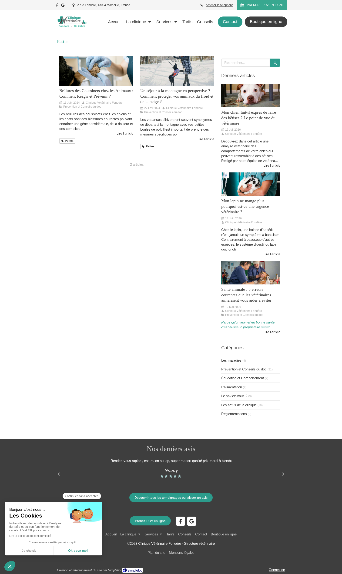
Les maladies (231, 360)
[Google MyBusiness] (62, 6)
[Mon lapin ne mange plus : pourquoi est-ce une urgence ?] (250, 184)
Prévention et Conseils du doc (244, 369)
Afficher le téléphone (219, 5)
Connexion (277, 570)
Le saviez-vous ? (234, 396)
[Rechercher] (275, 63)
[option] (171, 468)
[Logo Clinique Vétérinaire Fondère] (72, 31)
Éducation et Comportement (242, 378)
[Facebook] (57, 6)
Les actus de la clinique (239, 405)
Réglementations (234, 414)
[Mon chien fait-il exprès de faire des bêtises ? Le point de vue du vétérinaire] (250, 96)
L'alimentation (231, 387)
